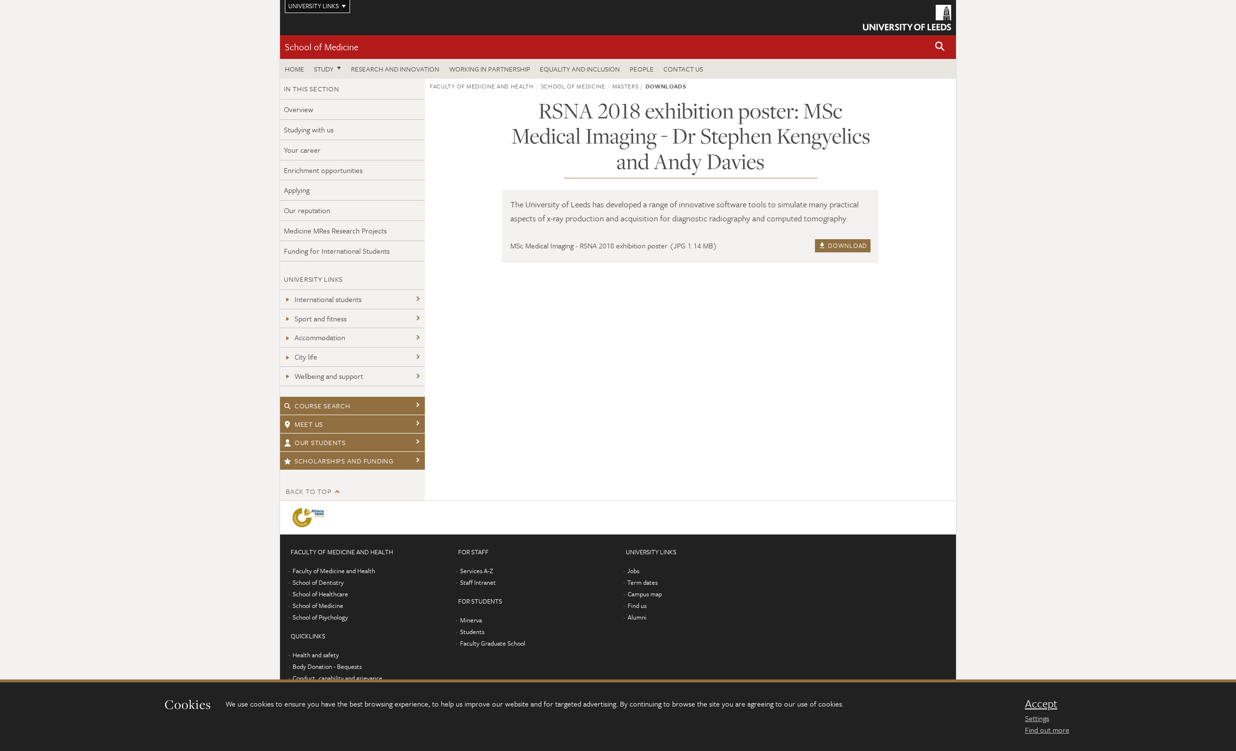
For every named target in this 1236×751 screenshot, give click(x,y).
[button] (940, 47)
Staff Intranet (478, 582)
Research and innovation (395, 69)
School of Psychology (320, 617)
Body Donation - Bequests (327, 666)
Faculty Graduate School (492, 643)
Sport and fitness (321, 318)
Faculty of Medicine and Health (482, 86)
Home (294, 69)
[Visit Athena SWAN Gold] (310, 517)
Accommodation (320, 337)
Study (324, 69)
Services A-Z (476, 571)
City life (306, 356)
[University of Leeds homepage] (907, 17)
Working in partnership (489, 69)
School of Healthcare (320, 594)
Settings (1037, 718)
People (642, 69)
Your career (302, 149)
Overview (298, 109)
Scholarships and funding (344, 461)
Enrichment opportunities (323, 170)
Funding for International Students (337, 251)
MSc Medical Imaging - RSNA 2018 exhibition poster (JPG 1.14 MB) (613, 245)
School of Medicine (321, 46)
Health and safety (316, 655)
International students (328, 299)
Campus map (645, 594)
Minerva (471, 620)
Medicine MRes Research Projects (335, 230)
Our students (320, 442)
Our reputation (307, 210)
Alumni (637, 617)
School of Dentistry (318, 582)
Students (472, 631)
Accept (1041, 703)
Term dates (642, 582)
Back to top (308, 491)
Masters (625, 86)
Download (847, 245)
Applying (296, 190)
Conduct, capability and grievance (337, 678)
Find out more (1047, 729)
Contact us (683, 69)
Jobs (633, 571)
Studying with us (309, 129)
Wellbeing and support (329, 376)
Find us (637, 605)
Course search (323, 406)
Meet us (309, 424)
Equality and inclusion (580, 69)
